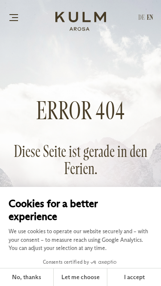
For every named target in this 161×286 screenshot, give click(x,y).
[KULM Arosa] (80, 21)
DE (141, 17)
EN (150, 17)
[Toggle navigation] (14, 17)
